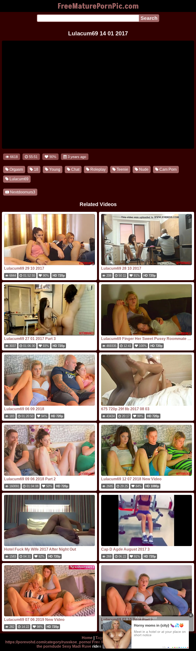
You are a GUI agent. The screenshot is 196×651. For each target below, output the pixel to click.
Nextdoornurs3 (22, 192)
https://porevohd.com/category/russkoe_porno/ (48, 642)
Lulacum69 (18, 179)
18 (35, 169)
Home (87, 638)
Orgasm (16, 169)
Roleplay (97, 169)
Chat (74, 169)
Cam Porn (167, 169)
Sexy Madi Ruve (76, 646)
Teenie (122, 169)
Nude (143, 169)
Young (54, 169)
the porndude (49, 646)
